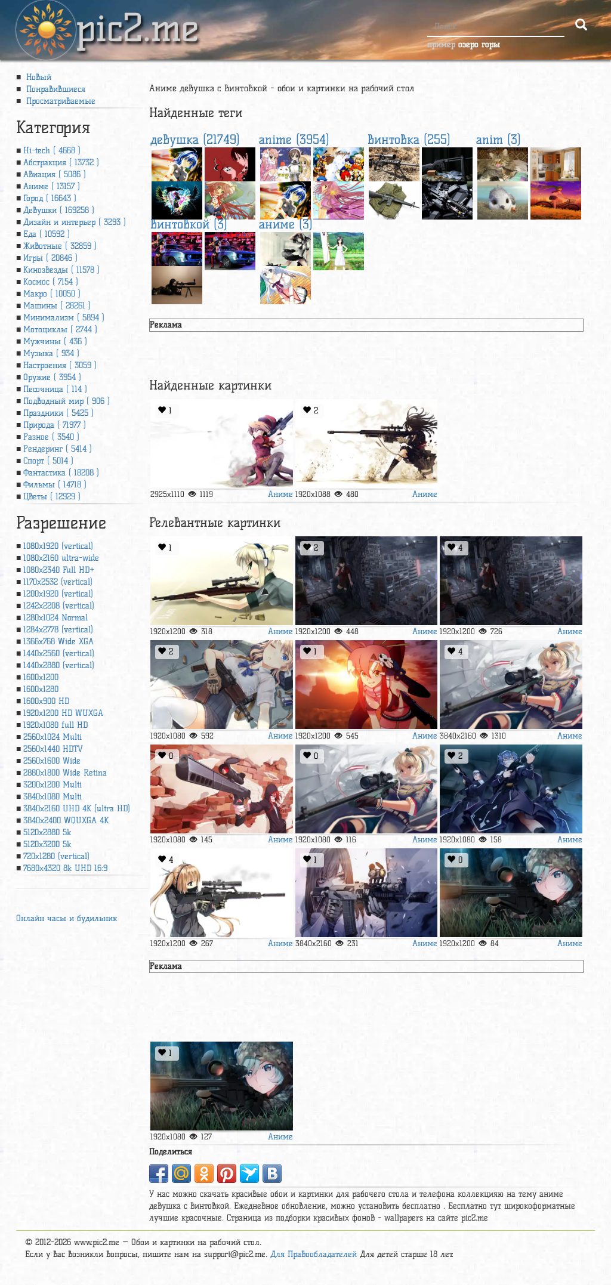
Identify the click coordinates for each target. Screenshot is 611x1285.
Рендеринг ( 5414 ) (57, 449)
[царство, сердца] (338, 163)
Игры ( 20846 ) (50, 258)
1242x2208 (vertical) (58, 606)
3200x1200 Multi (52, 785)
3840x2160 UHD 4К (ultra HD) (76, 809)
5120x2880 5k (47, 832)
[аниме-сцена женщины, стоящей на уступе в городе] (366, 581)
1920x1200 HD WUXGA (63, 713)
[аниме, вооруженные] (511, 893)
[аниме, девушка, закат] (555, 197)
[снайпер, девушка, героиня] (366, 789)
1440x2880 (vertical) (58, 665)
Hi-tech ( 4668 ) (52, 151)
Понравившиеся (54, 89)
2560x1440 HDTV (53, 749)
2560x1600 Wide (52, 761)
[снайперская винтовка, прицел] (394, 163)
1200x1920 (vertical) (58, 594)
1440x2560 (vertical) (58, 653)
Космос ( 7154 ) (50, 282)
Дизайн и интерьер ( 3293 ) (74, 222)
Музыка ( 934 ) (51, 353)
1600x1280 (40, 689)
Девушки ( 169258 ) (58, 210)
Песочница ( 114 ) (55, 389)
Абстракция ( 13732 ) (61, 162)
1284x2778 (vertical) (58, 630)
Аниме (280, 494)
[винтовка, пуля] (221, 444)
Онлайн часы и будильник (66, 918)
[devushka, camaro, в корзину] (230, 248)
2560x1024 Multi (52, 737)
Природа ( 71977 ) (54, 425)
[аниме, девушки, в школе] (366, 685)
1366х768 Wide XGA (58, 642)
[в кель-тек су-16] (447, 163)
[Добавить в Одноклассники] (204, 1173)
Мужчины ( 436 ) (55, 341)
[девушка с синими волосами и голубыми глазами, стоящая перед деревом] (177, 163)
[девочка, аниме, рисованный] (221, 685)
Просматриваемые (59, 101)
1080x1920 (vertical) (58, 546)
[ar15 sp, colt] (394, 197)
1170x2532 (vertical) (57, 582)
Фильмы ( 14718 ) (55, 485)
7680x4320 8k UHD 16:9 (65, 868)
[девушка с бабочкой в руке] (230, 163)
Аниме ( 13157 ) (51, 186)
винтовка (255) (409, 139)
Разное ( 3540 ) (51, 437)
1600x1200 (40, 677)
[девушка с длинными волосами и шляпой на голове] (230, 197)
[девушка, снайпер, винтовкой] (177, 282)
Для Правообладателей (313, 1254)
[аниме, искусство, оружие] (511, 685)
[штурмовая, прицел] (447, 197)
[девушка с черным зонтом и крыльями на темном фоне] (177, 197)
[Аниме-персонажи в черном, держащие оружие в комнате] (511, 789)
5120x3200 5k (47, 844)
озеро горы (479, 44)
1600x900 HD (46, 701)
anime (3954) (294, 139)
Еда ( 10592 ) (46, 234)
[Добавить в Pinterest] (226, 1173)
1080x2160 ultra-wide (61, 558)
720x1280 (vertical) (56, 856)
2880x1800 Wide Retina (65, 773)
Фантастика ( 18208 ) (61, 473)
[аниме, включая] (285, 248)
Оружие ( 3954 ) (52, 377)
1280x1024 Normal (55, 618)
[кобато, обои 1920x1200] (338, 197)
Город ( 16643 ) (49, 198)
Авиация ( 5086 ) (54, 174)
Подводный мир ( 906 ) (66, 401)
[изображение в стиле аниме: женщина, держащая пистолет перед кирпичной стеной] (221, 789)
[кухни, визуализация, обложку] (555, 163)
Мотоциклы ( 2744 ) (60, 330)
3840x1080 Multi (52, 797)
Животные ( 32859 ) (60, 246)
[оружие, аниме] (221, 893)
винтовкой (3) (188, 224)
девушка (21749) (195, 139)
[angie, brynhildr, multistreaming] (366, 444)
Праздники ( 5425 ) (58, 413)
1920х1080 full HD (55, 725)
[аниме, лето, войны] (338, 248)
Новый (37, 77)
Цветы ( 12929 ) (52, 497)
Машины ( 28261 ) (57, 306)
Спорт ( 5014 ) (48, 461)
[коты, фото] (502, 163)
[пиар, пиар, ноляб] (502, 197)
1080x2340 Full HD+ (58, 570)
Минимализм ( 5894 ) (63, 318)
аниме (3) (286, 224)
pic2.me (137, 17)
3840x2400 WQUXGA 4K (66, 821)
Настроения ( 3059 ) (60, 365)
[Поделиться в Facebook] (158, 1173)
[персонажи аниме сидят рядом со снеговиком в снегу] (285, 163)
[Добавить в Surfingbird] (249, 1173)
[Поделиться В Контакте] (272, 1173)
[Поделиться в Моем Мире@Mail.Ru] (181, 1173)
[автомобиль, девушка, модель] (177, 248)
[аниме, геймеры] (285, 282)
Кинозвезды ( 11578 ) (61, 270)
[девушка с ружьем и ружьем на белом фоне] (221, 581)
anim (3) (498, 139)
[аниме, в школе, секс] (366, 893)
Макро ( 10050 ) (52, 294)
